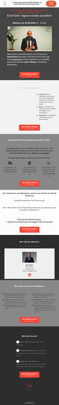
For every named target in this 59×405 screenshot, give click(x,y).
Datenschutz (32, 403)
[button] (29, 38)
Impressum (26, 403)
